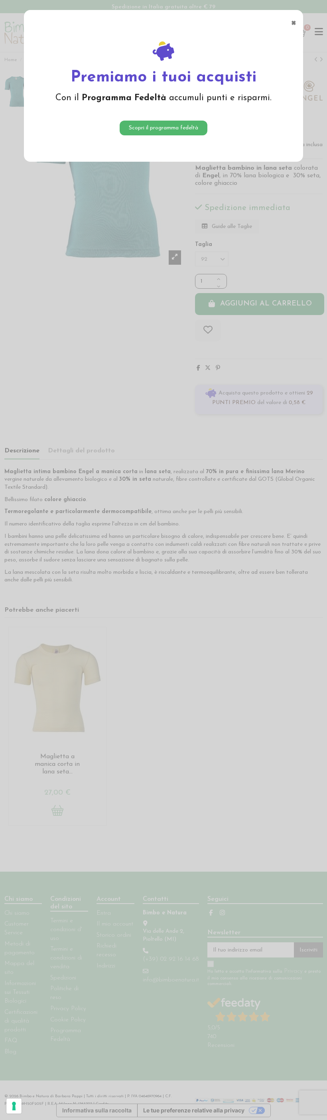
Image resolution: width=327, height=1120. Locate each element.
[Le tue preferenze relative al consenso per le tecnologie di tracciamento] (14, 1106)
